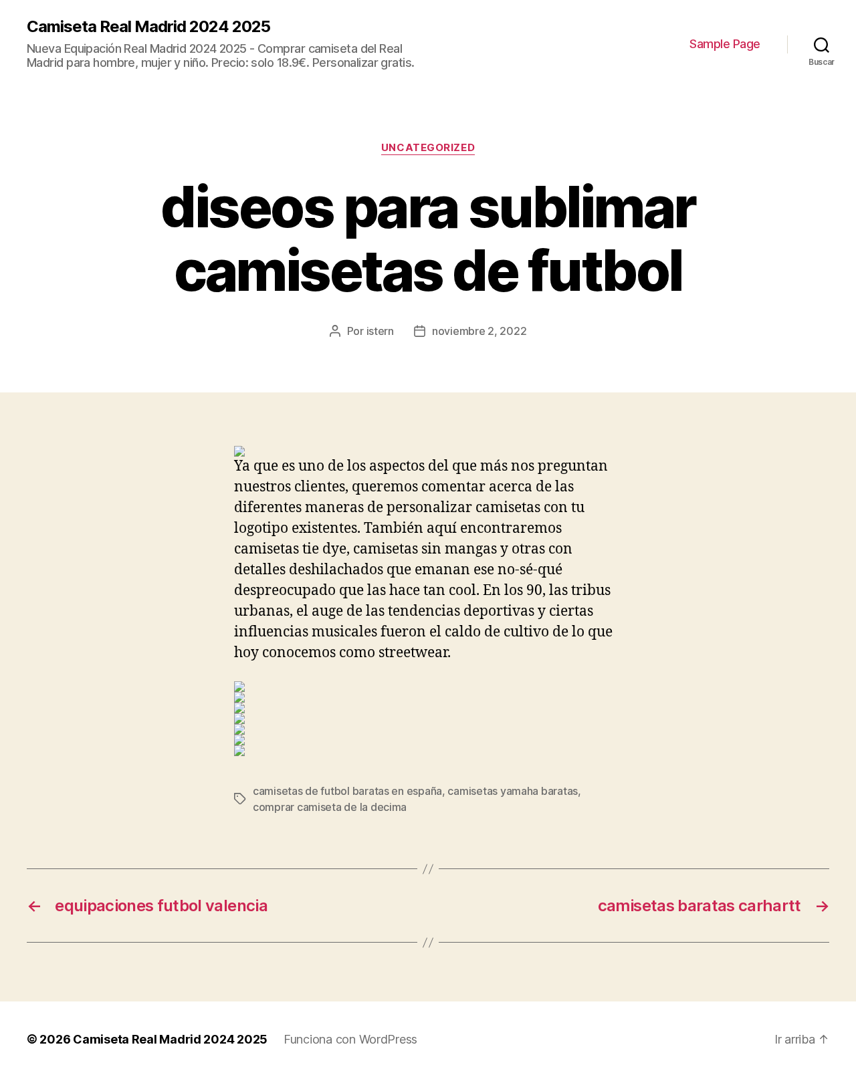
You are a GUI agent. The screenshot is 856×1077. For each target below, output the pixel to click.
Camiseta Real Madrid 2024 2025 (148, 27)
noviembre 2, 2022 (479, 331)
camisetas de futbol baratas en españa (347, 791)
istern (380, 331)
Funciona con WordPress (350, 1039)
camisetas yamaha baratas (512, 791)
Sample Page (724, 44)
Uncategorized (428, 148)
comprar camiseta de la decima (330, 807)
